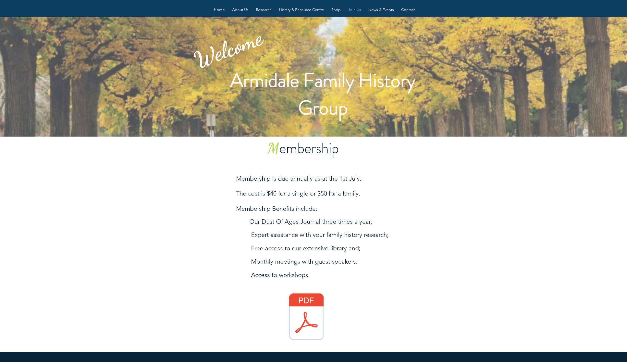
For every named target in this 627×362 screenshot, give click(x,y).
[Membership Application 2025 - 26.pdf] (306, 317)
